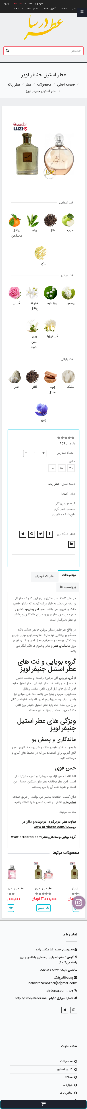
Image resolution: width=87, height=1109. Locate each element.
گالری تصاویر (49, 8)
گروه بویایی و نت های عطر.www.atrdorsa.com (43, 837)
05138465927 (49, 970)
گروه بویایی (65, 678)
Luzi (64, 494)
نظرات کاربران (44, 576)
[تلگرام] (64, 1010)
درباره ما (18, 8)
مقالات (63, 8)
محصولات (66, 1061)
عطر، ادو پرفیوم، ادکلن (30, 609)
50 (61, 468)
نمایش (41, 908)
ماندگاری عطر (61, 646)
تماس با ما (32, 8)
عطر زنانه (53, 484)
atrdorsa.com (56, 991)
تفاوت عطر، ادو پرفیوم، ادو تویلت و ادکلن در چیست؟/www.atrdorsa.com (49, 824)
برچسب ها (68, 587)
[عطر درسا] (43, 27)
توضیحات (69, 575)
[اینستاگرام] (73, 1010)
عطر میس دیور (43, 888)
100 (52, 468)
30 (71, 468)
